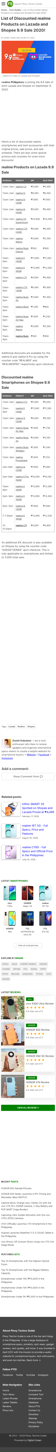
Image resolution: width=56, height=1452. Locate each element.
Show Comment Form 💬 (28, 776)
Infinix (16, 969)
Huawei (6, 969)
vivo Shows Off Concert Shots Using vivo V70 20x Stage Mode (27, 1243)
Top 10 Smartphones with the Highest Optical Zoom (25, 1263)
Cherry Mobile (28, 964)
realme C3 (21, 186)
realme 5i (20, 193)
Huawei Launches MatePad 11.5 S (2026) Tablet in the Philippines (27, 1234)
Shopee (31, 726)
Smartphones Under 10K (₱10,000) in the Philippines (22, 1289)
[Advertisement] (28, 115)
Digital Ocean (34, 1440)
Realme (21, 726)
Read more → (34, 1360)
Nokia (34, 969)
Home (4, 10)
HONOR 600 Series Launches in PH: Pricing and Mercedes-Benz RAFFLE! (26, 1196)
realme (15, 974)
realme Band (22, 306)
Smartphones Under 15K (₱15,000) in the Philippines (22, 1280)
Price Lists (8, 1410)
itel (25, 969)
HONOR (43, 964)
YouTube (30, 1375)
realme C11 (21, 277)
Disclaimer (33, 1426)
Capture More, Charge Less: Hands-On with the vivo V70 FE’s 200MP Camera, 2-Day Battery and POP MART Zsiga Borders (26, 1206)
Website (31, 754)
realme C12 (21, 402)
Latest (14, 880)
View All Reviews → (28, 1108)
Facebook (43, 754)
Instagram (7, 758)
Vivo (48, 974)
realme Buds (22, 336)
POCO (5, 974)
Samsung (28, 974)
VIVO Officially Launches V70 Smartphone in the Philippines (26, 1225)
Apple (5, 964)
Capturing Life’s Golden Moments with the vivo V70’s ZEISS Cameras (25, 1217)
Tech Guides (15, 10)
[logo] (10, 4)
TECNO (39, 974)
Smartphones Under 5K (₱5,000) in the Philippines (27, 1296)
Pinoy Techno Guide (23, 1330)
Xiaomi (5, 979)
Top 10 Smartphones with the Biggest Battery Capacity (25, 1272)
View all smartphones (27, 945)
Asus (14, 964)
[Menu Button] (3, 4)
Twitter (19, 1375)
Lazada (11, 726)
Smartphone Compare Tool (35, 1392)
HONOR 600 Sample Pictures (16, 1188)
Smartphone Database (34, 1400)
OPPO (43, 969)
